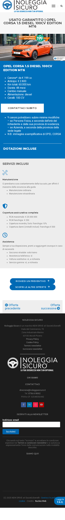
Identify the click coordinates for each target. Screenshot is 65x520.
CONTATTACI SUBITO (22, 108)
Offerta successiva (50, 306)
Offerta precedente (12, 306)
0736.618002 (34, 393)
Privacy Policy (32, 339)
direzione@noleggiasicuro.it (33, 390)
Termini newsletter (32, 346)
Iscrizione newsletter (32, 349)
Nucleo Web (40, 501)
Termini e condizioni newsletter (32, 443)
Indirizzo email (10, 420)
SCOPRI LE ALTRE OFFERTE (30, 287)
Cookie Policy (32, 342)
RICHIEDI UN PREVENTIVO (31, 281)
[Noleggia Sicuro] (24, 6)
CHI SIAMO (32, 378)
